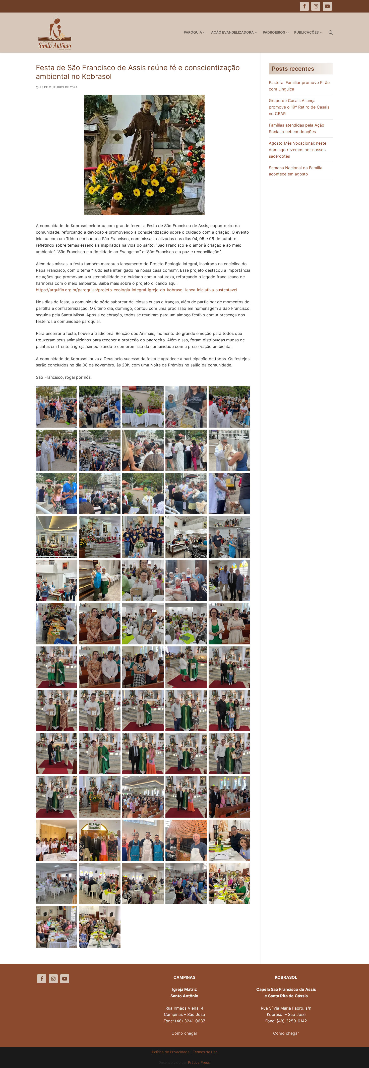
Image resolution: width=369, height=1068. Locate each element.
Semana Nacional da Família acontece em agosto (295, 171)
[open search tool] (331, 32)
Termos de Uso (205, 1052)
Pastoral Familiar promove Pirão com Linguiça (299, 85)
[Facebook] (41, 978)
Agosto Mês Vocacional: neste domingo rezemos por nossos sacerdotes (297, 150)
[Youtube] (64, 978)
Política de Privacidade (171, 1052)
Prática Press (199, 1062)
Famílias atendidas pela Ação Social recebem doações (296, 128)
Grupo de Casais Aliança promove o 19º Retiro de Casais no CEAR (299, 107)
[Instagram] (53, 978)
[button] (358, 7)
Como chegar (184, 1033)
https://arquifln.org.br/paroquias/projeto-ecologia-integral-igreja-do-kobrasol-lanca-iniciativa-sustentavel (136, 289)
